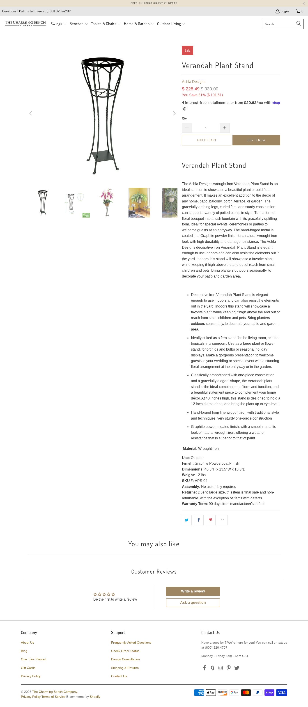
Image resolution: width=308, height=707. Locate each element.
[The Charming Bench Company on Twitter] (237, 668)
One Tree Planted (33, 659)
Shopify (95, 696)
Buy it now (256, 140)
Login (285, 11)
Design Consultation (125, 659)
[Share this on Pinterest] (211, 520)
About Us (27, 642)
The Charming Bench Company (54, 691)
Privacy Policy (31, 676)
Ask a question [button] (193, 602)
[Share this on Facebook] (199, 520)
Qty (184, 118)
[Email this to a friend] (223, 520)
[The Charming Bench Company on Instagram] (220, 668)
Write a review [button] (193, 591)
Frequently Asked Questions (131, 642)
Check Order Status (125, 651)
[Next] (174, 113)
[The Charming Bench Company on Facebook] (204, 668)
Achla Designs (193, 82)
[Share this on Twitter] (187, 520)
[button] (59, 24)
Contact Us (119, 676)
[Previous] (31, 113)
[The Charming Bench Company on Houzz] (212, 668)
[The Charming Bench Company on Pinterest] (228, 668)
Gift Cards (28, 668)
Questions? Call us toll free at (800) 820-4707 (36, 11)
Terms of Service (53, 696)
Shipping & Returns (125, 668)
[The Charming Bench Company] (25, 24)
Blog (24, 651)
